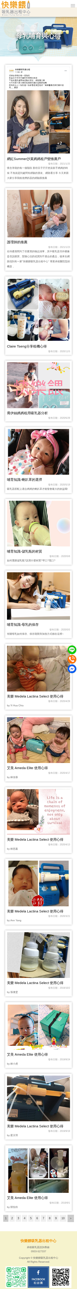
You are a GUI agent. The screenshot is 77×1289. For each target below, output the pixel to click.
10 (63, 1218)
